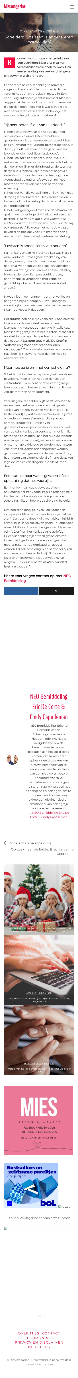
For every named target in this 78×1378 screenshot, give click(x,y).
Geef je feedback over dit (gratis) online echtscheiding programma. (39, 1000)
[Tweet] (56, 591)
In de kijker (28, 30)
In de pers (39, 1347)
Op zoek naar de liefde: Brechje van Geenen (40, 851)
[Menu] (72, 6)
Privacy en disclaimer (39, 1342)
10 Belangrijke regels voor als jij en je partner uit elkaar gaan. (39, 1070)
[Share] (21, 591)
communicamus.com (39, 1364)
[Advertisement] (39, 642)
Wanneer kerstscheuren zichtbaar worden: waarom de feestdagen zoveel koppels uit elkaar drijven (39, 930)
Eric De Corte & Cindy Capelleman (31, 18)
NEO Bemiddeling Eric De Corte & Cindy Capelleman (49, 707)
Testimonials (39, 1338)
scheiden (62, 23)
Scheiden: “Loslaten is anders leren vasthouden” (39, 39)
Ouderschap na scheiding (30, 843)
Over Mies (28, 1333)
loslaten (51, 23)
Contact (51, 1333)
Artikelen (29, 923)
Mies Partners (48, 30)
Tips (52, 923)
